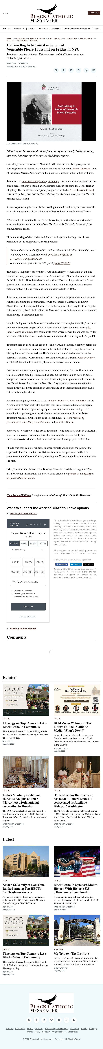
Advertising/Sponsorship (78, 29)
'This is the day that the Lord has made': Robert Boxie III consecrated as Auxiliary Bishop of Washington (73, 800)
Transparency (33, 1032)
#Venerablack (55, 38)
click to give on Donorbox (23, 513)
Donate (6, 29)
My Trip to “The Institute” (72, 953)
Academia (58, 949)
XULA (5, 881)
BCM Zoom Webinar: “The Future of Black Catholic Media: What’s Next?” (73, 726)
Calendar (74, 1028)
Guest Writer (60, 968)
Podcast (46, 1032)
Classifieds (73, 1032)
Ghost (70, 1039)
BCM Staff (8, 741)
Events (10, 38)
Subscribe (19, 29)
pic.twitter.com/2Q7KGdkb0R (26, 258)
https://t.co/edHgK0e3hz (58, 254)
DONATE (94, 13)
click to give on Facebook (23, 628)
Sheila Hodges (61, 748)
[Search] (7, 13)
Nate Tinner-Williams (17, 63)
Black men (22, 41)
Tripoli (77, 1039)
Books (84, 1028)
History (10, 41)
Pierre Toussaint (36, 38)
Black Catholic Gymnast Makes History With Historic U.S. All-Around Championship (75, 888)
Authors (43, 29)
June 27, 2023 (62, 263)
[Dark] (4, 12)
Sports (57, 881)
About (32, 29)
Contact (56, 29)
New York (21, 38)
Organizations (59, 1032)
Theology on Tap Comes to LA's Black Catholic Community (25, 724)
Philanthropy (86, 38)
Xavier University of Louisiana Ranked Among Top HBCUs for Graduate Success (24, 888)
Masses (33, 41)
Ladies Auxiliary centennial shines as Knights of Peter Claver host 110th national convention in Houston (22, 800)
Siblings (93, 1028)
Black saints (70, 38)
